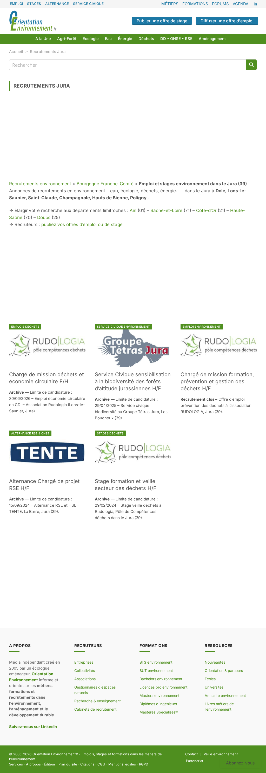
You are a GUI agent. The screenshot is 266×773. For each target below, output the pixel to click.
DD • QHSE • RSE (176, 38)
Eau (108, 38)
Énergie (125, 38)
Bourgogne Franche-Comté (105, 183)
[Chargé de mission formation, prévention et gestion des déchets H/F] (219, 345)
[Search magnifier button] (251, 65)
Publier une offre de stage (162, 20)
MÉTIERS (169, 3)
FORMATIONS (195, 3)
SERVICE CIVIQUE (88, 4)
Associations (85, 679)
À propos (33, 764)
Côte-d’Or (206, 210)
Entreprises (83, 662)
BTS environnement (155, 662)
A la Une (43, 38)
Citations (87, 764)
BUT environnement (156, 670)
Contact (191, 754)
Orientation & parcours (224, 670)
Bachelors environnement (160, 679)
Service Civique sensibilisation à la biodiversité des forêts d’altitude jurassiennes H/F (133, 381)
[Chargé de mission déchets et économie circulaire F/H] (47, 345)
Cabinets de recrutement (95, 709)
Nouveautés (215, 662)
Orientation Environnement (54, 754)
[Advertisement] (133, 137)
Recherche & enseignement (97, 701)
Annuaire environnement (225, 695)
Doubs (43, 217)
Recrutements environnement (40, 183)
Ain (133, 210)
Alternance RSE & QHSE (30, 433)
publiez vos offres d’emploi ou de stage (82, 224)
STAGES (34, 4)
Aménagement (212, 38)
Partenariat (194, 761)
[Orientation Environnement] (33, 21)
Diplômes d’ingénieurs (158, 704)
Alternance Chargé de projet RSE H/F (44, 484)
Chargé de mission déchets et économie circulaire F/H (46, 378)
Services (16, 764)
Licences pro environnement (163, 687)
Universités (214, 687)
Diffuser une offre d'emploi (227, 20)
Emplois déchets (25, 326)
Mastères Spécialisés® (158, 712)
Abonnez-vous (240, 762)
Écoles (210, 679)
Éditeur (49, 764)
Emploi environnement (202, 326)
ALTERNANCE (57, 4)
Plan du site (67, 764)
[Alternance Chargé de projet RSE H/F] (47, 452)
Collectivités (84, 670)
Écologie (91, 38)
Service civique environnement (123, 326)
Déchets (146, 38)
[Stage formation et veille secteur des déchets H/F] (133, 452)
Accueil (16, 51)
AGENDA (240, 3)
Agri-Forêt (66, 38)
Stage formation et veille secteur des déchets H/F (125, 484)
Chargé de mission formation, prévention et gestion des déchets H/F (217, 381)
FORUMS (220, 3)
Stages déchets (110, 433)
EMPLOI (16, 4)
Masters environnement (159, 695)
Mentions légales (122, 764)
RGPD (143, 764)
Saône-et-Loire (166, 210)
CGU (101, 764)
